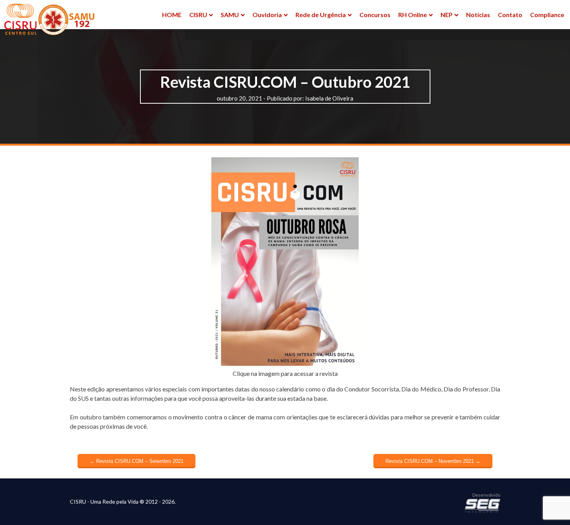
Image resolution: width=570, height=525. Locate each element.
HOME (171, 14)
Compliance (547, 14)
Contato (510, 14)
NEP (446, 14)
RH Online (412, 14)
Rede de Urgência (320, 14)
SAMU (230, 14)
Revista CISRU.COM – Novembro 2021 (432, 461)
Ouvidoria (267, 14)
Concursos (374, 14)
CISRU (198, 14)
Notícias (478, 14)
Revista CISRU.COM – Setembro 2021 (136, 461)
